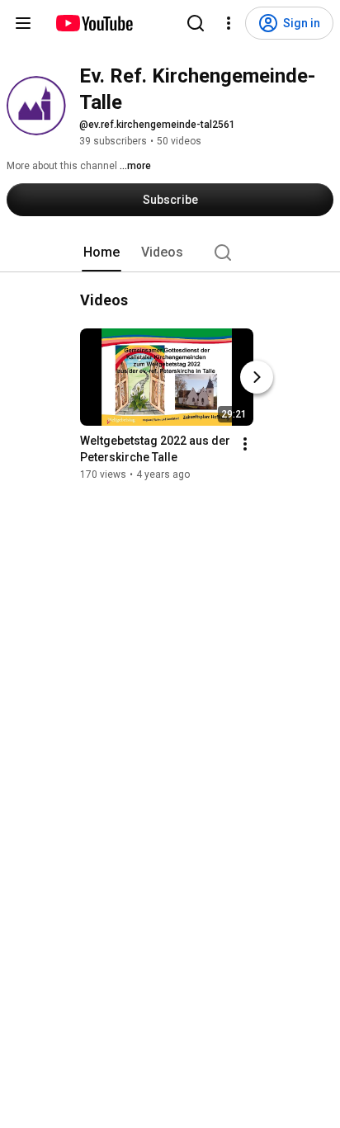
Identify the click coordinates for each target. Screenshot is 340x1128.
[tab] (101, 252)
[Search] (195, 23)
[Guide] (23, 23)
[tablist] (170, 252)
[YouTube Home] (93, 23)
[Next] (256, 377)
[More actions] (245, 443)
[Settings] (228, 23)
